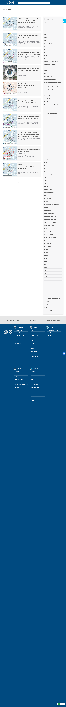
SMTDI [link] (45, 285)
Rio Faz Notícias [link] (47, 246)
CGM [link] (45, 40)
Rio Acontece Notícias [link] (48, 234)
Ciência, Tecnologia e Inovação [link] (50, 52)
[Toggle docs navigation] (55, 3)
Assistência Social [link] (48, 25)
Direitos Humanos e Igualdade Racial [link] (51, 92)
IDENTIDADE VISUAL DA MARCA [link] (53, 320)
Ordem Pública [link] (47, 186)
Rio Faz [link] (45, 240)
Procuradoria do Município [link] (49, 213)
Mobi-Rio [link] (46, 177)
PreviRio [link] (46, 207)
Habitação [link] (46, 141)
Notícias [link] (46, 183)
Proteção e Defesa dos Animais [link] (50, 219)
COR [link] (45, 67)
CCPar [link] (45, 34)
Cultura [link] (45, 70)
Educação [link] (46, 101)
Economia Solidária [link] (48, 98)
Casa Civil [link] (46, 31)
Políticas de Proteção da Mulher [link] (50, 113)
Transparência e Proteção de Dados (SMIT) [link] (53, 298)
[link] (64, 21)
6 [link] (24, 182)
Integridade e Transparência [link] (50, 153)
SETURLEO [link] (46, 282)
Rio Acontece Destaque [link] (49, 231)
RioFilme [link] (46, 255)
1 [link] (15, 182)
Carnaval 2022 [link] (47, 28)
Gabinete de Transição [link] (48, 132)
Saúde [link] (45, 267)
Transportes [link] (46, 301)
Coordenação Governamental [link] (50, 64)
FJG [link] (45, 118)
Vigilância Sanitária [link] (48, 310)
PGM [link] (45, 195)
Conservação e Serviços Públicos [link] (51, 61)
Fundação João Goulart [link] (49, 126)
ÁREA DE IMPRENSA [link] (33, 320)
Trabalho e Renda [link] (47, 291)
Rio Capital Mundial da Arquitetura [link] (51, 237)
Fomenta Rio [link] (46, 120)
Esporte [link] (45, 109)
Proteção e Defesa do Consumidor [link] (51, 216)
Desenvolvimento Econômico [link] (50, 79)
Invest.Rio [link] (46, 159)
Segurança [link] (46, 273)
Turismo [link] (46, 304)
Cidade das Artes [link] (47, 49)
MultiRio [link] (45, 180)
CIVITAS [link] (45, 55)
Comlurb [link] (46, 58)
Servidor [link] (46, 279)
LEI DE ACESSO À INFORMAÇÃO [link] (13, 320)
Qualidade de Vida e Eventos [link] (50, 222)
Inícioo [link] (4, 13)
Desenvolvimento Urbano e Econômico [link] (52, 86)
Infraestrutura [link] (47, 147)
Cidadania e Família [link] (48, 43)
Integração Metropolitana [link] (49, 150)
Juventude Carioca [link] (48, 171)
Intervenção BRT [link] (47, 156)
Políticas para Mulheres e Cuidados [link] (51, 204)
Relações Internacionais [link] (49, 225)
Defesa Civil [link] (46, 73)
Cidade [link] (45, 46)
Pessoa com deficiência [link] (49, 192)
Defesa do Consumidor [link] (48, 76)
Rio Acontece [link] (47, 228)
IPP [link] (45, 165)
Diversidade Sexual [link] (48, 95)
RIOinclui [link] (46, 258)
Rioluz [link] (45, 261)
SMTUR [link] (45, 288)
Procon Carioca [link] (47, 210)
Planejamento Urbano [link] (48, 198)
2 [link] (18, 182)
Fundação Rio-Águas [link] (48, 129)
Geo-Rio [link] (45, 135)
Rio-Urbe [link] (46, 252)
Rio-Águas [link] (46, 249)
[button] (48, 3)
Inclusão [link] (46, 144)
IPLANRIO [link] (46, 162)
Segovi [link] (45, 270)
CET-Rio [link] (7, 13)
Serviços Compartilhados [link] (49, 276)
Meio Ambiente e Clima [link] (49, 174)
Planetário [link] (46, 201)
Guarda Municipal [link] (47, 138)
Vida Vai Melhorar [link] (48, 307)
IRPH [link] (45, 168)
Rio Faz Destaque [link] (47, 243)
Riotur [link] (45, 264)
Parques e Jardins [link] (48, 189)
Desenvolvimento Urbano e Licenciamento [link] (52, 89)
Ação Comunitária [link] (47, 22)
